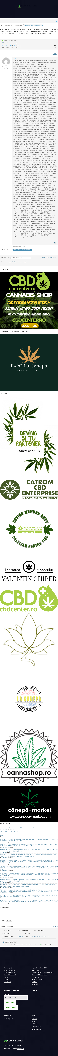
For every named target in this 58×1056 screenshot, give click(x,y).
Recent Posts (21, 21)
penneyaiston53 (19, 936)
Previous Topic (45, 257)
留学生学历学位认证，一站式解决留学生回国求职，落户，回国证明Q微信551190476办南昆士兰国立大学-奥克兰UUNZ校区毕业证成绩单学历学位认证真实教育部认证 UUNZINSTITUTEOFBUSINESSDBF (29, 896)
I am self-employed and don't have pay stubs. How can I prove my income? (18, 827)
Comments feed (37, 1026)
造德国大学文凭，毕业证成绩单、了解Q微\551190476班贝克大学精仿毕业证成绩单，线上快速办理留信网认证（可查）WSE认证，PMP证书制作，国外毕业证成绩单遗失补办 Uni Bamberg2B (28, 855)
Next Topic (53, 257)
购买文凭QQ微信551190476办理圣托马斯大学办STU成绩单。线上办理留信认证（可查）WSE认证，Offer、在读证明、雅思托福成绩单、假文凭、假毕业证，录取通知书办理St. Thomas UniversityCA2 (29, 880)
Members (11, 21)
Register (34, 1019)
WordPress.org (36, 1029)
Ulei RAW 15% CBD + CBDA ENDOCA (9, 831)
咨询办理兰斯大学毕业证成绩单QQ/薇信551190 (22, 249)
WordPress (20, 1049)
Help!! (1, 835)
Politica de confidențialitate (12, 1045)
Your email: (7, 994)
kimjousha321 (5, 829)
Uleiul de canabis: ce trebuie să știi (40, 936)
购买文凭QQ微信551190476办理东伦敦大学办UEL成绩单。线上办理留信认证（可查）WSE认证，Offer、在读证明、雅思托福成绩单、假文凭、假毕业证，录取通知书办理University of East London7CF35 (29, 850)
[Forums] (1, 25)
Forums (3, 21)
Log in (33, 1021)
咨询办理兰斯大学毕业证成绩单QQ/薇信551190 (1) (20, 262)
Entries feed (35, 1024)
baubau (3, 836)
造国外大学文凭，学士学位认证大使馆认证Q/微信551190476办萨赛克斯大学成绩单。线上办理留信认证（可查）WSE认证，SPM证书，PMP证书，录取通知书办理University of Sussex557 (28, 845)
